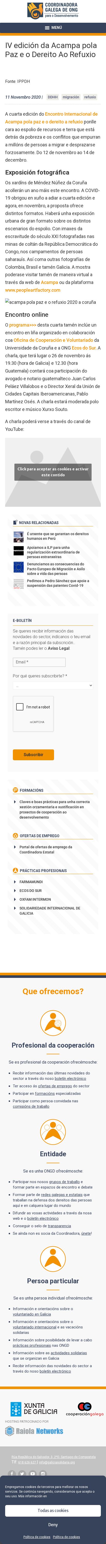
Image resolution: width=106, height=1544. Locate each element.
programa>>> (22, 325)
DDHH (53, 97)
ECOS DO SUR (31, 891)
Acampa (49, 282)
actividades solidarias (69, 1353)
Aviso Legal (58, 648)
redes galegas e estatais (62, 1194)
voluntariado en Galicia (32, 1314)
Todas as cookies (53, 1510)
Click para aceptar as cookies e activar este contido (53, 472)
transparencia (59, 1226)
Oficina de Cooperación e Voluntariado (53, 340)
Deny (53, 1524)
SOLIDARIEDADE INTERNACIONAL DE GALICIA (50, 910)
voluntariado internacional (34, 1327)
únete (86, 1233)
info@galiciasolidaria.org (57, 1462)
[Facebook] (12, 1474)
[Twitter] (22, 1474)
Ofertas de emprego (39, 836)
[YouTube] (33, 1474)
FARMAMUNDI (31, 882)
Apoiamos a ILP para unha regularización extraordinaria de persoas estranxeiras (53, 552)
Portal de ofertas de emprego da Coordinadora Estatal (46, 849)
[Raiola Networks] (34, 1435)
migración (71, 97)
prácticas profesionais (32, 1345)
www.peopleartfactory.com (32, 290)
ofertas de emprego (55, 1086)
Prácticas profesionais (43, 871)
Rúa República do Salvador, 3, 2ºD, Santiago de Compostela (54, 1457)
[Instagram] (43, 1474)
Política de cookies (36, 1537)
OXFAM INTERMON (35, 899)
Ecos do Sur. (84, 348)
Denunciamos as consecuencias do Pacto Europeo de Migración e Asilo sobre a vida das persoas (56, 568)
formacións (45, 1093)
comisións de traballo (31, 1106)
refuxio (90, 97)
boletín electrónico (70, 1078)
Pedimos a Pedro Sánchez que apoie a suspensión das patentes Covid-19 (58, 583)
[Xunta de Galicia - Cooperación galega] (57, 1415)
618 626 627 (27, 1462)
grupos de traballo (64, 1181)
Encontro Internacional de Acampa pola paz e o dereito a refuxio (51, 117)
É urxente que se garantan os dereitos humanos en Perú (58, 536)
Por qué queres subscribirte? (40, 676)
